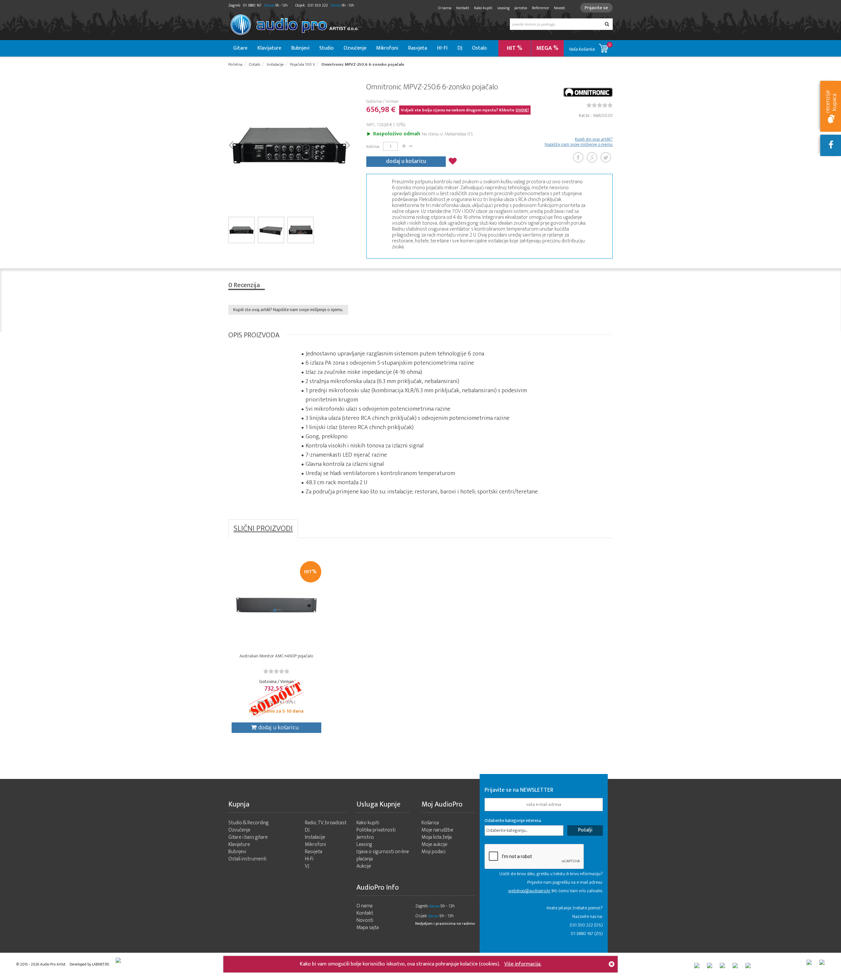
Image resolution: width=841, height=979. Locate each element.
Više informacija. (522, 964)
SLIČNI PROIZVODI (263, 528)
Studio (326, 48)
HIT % (514, 48)
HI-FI (442, 48)
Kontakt (462, 8)
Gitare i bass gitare (248, 837)
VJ (307, 866)
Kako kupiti (483, 8)
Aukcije (363, 866)
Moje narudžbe (437, 830)
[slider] (599, 105)
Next (347, 144)
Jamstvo (520, 8)
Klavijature (269, 48)
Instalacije (315, 837)
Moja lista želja (436, 837)
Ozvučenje (355, 48)
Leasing (503, 8)
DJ (459, 48)
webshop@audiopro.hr (529, 891)
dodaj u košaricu (406, 161)
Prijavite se (596, 8)
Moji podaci (433, 851)
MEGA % (547, 48)
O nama (444, 8)
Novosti (559, 8)
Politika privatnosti (376, 830)
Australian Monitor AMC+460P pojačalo (276, 656)
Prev (231, 144)
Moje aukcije (434, 844)
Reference (540, 8)
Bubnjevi (300, 48)
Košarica (430, 822)
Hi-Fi (309, 858)
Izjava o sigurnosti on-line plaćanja (382, 855)
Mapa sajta (367, 927)
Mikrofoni (387, 48)
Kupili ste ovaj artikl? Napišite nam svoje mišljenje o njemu (579, 142)
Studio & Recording (248, 822)
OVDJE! (522, 110)
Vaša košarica (590, 47)
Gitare (240, 48)
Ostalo (479, 48)
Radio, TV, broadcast (326, 822)
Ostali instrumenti (247, 858)
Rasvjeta (417, 48)
